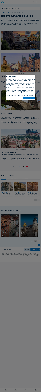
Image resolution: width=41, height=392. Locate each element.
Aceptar (32, 98)
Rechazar (26, 98)
